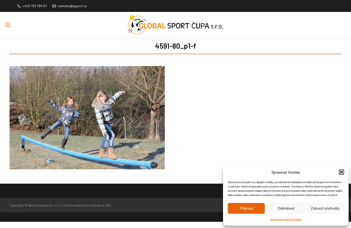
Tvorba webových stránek (82, 205)
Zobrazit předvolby (325, 208)
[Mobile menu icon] (8, 25)
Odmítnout (286, 208)
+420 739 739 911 (35, 6)
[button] (341, 172)
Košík (342, 32)
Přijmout (246, 208)
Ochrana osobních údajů (286, 219)
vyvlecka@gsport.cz (72, 6)
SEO (108, 205)
